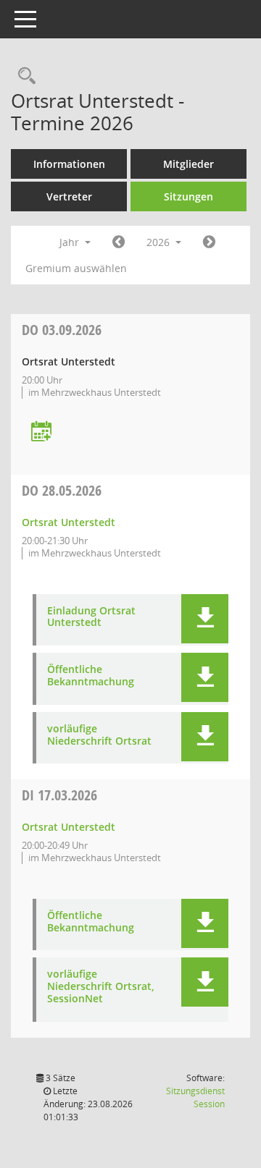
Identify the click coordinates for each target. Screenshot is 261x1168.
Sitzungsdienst (195, 1097)
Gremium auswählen (76, 268)
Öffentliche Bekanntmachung (90, 676)
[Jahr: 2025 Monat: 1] (119, 242)
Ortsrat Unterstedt (68, 522)
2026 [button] (159, 242)
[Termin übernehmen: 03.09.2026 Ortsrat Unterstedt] (41, 432)
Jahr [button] (70, 242)
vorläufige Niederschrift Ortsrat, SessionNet (100, 986)
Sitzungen (188, 196)
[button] (204, 618)
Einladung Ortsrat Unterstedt (91, 617)
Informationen (69, 164)
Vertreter (69, 196)
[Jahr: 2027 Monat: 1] (209, 242)
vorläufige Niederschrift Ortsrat (99, 735)
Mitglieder (188, 164)
